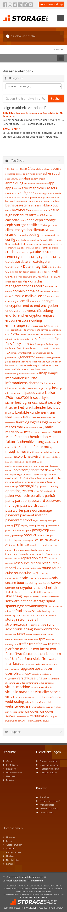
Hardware (10, 856)
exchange (56, 329)
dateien (26, 261)
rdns (22, 550)
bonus (8, 210)
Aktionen (10, 848)
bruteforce (45, 210)
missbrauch (46, 432)
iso (47, 392)
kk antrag (9, 412)
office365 (23, 478)
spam (50, 601)
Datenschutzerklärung (14, 880)
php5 (37, 525)
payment (12, 515)
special (51, 606)
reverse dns (30, 568)
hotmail (41, 365)
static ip (25, 615)
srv (25, 610)
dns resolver (51, 286)
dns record (35, 286)
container (34, 240)
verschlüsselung (29, 678)
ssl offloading (43, 611)
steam (53, 615)
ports (28, 530)
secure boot (14, 582)
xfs (28, 716)
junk (28, 407)
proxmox (41, 535)
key (49, 407)
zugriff (54, 716)
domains (32, 291)
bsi (53, 210)
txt (59, 653)
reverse (20, 568)
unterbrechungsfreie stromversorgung (38, 663)
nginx (34, 461)
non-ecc (9, 470)
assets (52, 188)
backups (55, 197)
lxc (59, 422)
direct (8, 281)
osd (46, 491)
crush (9, 251)
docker (8, 291)
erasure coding (30, 320)
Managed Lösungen (49, 765)
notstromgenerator (29, 469)
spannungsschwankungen (26, 606)
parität (50, 495)
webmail (45, 701)
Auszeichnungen (14, 845)
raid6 (32, 545)
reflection (48, 554)
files (8, 343)
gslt (13, 361)
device (10, 276)
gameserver (40, 352)
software (37, 596)
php (17, 525)
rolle (39, 568)
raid (20, 544)
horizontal (10, 365)
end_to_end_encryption (23, 315)
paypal (36, 520)
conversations (35, 244)
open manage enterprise (43, 481)
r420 (41, 540)
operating (53, 486)
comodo (44, 235)
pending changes (48, 520)
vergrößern (10, 678)
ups (38, 668)
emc (39, 301)
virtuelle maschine (19, 691)
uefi (8, 658)
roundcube (22, 572)
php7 (43, 525)
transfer (35, 644)
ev (50, 329)
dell (55, 271)
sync (50, 624)
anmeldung (14, 183)
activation (30, 173)
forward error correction (35, 348)
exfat (7, 334)
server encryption (19, 587)
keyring (56, 407)
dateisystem (43, 261)
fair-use (21, 339)
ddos (15, 271)
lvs (54, 422)
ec (44, 295)
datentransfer (54, 266)
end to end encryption (40, 305)
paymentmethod (18, 520)
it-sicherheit (14, 407)
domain (19, 291)
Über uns (10, 837)
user (48, 668)
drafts (8, 296)
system (8, 634)
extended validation (37, 334)
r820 (56, 540)
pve (47, 535)
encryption (13, 305)
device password (24, 276)
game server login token (22, 352)
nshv (51, 470)
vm (7, 696)
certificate (35, 224)
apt (19, 188)
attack (8, 193)
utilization (36, 673)
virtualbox (35, 687)
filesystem (21, 343)
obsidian (9, 478)
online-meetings (22, 481)
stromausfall (28, 619)
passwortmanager (38, 510)
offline (32, 478)
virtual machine (17, 686)
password (37, 500)
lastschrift (17, 417)
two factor (41, 649)
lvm (51, 422)
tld (27, 639)
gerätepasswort (43, 357)
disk (26, 281)
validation (46, 673)
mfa (27, 432)
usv (28, 673)
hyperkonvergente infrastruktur (20, 373)
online (52, 478)
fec (36, 339)
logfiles (35, 422)
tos (36, 639)
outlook (51, 491)
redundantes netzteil (33, 554)
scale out (33, 578)
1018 (7, 169)
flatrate (12, 348)
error (29, 325)
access (56, 168)
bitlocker (39, 205)
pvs (51, 535)
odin (16, 478)
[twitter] (15, 5)
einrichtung (10, 301)
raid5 (26, 545)
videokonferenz (46, 682)
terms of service (42, 634)
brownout (19, 210)
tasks (21, 634)
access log (10, 173)
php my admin (28, 525)
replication (29, 558)
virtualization (47, 687)
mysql (10, 451)
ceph (31, 220)
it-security (53, 402)
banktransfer (22, 201)
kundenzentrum (42, 412)
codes (25, 235)
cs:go (29, 252)
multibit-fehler (18, 447)
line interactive (44, 417)
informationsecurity (21, 378)
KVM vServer (12, 765)
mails (49, 427)
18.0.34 (23, 169)
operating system (19, 490)
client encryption (18, 229)
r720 (51, 540)
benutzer (45, 201)
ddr (20, 271)
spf (14, 610)
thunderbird (20, 639)
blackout (51, 205)
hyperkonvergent (38, 369)
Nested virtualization (49, 452)
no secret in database (48, 465)
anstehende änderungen (36, 183)
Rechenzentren (13, 852)
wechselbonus (39, 706)
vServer (9, 761)
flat (6, 348)
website (11, 706)
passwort (42, 505)
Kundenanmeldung (53, 4)
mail (20, 427)
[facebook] (5, 5)
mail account (30, 427)
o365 (29, 474)
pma (18, 530)
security (31, 582)
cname (10, 234)
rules (41, 573)
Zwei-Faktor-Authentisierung (35, 720)
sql (19, 610)
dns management (24, 283)
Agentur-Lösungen (48, 761)
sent (40, 583)
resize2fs (52, 558)
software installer (50, 596)
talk (14, 634)
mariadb (12, 432)
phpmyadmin (52, 525)
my (50, 447)
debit (32, 271)
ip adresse (19, 393)
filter (32, 344)
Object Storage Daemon (44, 474)
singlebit (9, 592)
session (37, 588)
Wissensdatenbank (49, 808)
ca (38, 215)
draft (56, 291)
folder (20, 348)
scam (49, 578)
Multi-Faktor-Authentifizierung (31, 439)
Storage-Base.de (29, 908)
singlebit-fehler (36, 592)
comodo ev (53, 235)
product (30, 535)
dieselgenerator (47, 276)
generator (27, 357)
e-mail (16, 295)
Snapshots (27, 596)
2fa (30, 168)
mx (46, 446)
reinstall (9, 558)
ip (58, 388)
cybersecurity (49, 256)
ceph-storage (15, 224)
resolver (9, 563)
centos (23, 220)
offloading (40, 478)
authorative (10, 197)
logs (45, 422)
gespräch (56, 357)
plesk (13, 530)
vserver (28, 697)
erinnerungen (16, 325)
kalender (39, 407)
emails (33, 301)
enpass (48, 315)
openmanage (11, 486)
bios (33, 205)
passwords (29, 505)
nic (41, 461)
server (56, 582)
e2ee (38, 295)
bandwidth (10, 201)
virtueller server (47, 691)
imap (43, 373)
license (32, 417)
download (48, 291)
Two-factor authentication (36, 653)
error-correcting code (15, 329)
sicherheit (49, 587)
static (18, 615)
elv (18, 301)
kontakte (22, 412)
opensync (43, 486)
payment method (34, 515)
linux (20, 422)
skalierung (13, 596)
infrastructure (48, 383)
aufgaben (27, 193)
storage (11, 619)
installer (22, 388)
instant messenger (35, 388)
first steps (54, 344)
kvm (8, 417)
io (46, 388)
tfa (52, 634)
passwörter (14, 510)
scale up (42, 578)
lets (26, 417)
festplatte (46, 338)
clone (51, 230)
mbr (21, 432)
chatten (54, 225)
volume (14, 697)
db (7, 271)
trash (44, 644)
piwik (7, 530)
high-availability (53, 361)
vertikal (46, 678)
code (19, 235)
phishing (9, 525)
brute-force (33, 210)
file (56, 338)
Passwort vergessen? (50, 801)
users (22, 673)
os (41, 490)
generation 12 (12, 357)
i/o (37, 373)
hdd (43, 361)
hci (39, 361)
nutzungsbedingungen (16, 474)
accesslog (20, 173)
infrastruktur (11, 388)
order (36, 491)
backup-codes (44, 197)
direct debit (17, 281)
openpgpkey (28, 485)
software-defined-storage (25, 601)
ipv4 (38, 393)
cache (49, 215)
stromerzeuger (17, 624)
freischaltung (53, 348)
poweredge (17, 535)
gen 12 (50, 352)
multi (57, 432)
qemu (10, 539)
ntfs (57, 469)
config (10, 239)
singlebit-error (21, 592)
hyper (48, 365)
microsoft (35, 432)
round (46, 567)
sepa (47, 582)
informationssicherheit (23, 382)
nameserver (25, 451)
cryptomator (21, 252)
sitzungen (48, 592)
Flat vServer (11, 769)
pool (23, 530)
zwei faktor (15, 720)
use (43, 668)
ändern (34, 178)
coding (34, 234)
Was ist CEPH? (12, 129)
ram (38, 544)
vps (21, 696)
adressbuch (52, 173)
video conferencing (29, 682)
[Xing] (25, 5)
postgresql (40, 530)
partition (22, 500)
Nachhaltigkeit (12, 860)
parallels (37, 495)
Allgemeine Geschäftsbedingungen (25, 877)
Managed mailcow (48, 772)
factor (50, 334)
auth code (56, 193)
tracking (50, 639)
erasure (11, 320)
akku (7, 178)
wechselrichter (17, 711)
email (24, 300)
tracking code (11, 644)
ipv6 (42, 393)
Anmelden (58, 49)
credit (55, 247)
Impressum (37, 880)
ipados (29, 392)
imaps (53, 373)
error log (53, 325)
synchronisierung (19, 629)
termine (30, 634)
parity (9, 500)
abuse (47, 169)
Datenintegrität (35, 266)
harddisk (33, 361)
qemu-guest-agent (24, 540)
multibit (48, 442)
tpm (42, 639)
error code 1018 (41, 325)
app (51, 183)
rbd (17, 549)
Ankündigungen (47, 805)
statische (34, 615)
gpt (6, 361)
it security (38, 397)
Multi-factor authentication (26, 436)
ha (27, 361)
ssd (29, 611)
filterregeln (40, 344)
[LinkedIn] (20, 5)
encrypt (48, 300)
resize (43, 558)
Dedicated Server (14, 772)
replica (17, 558)
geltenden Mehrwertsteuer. (33, 897)
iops (49, 388)
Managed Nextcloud (49, 769)
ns (47, 469)
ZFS (47, 716)
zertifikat (37, 716)
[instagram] (10, 5)
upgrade (27, 668)
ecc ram (55, 296)
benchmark (34, 201)
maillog (40, 427)
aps (15, 188)
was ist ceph (37, 697)
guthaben (20, 361)
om (47, 478)
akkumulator (16, 178)
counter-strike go (43, 247)
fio (47, 344)
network (19, 456)
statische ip (44, 615)
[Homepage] (25, 18)
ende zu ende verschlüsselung (29, 310)
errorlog (31, 329)
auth (48, 193)
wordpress (21, 716)
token (32, 639)
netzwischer (36, 456)
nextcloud (25, 461)
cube (37, 251)
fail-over (58, 334)
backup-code (31, 197)
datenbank (13, 266)
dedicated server (43, 271)
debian (26, 271)
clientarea (40, 229)
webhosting (14, 701)
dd (11, 271)
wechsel (24, 706)
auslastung (40, 193)
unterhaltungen (12, 668)
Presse (9, 841)
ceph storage (45, 220)
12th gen (15, 169)
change (46, 225)
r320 (36, 540)
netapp (8, 456)
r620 (46, 540)
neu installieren (53, 456)
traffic (23, 644)
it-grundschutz (33, 402)
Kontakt (9, 864)
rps (33, 573)
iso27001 (22, 397)
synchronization (46, 629)
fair (7, 339)
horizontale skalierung (26, 365)
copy (45, 244)
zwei (7, 720)
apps (9, 188)
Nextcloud (11, 776)
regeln (57, 554)
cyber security (27, 256)
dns (33, 281)
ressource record (27, 563)
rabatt (13, 545)
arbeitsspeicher (34, 188)
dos (41, 291)
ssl (34, 610)
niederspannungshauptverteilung (21, 465)
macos (10, 427)
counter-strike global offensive (19, 247)
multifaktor (34, 446)
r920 (7, 545)
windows (32, 711)
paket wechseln (17, 495)
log (26, 422)
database (12, 261)
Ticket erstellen (47, 812)
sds (55, 577)
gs (10, 361)
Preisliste (10, 780)
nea (37, 452)
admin (39, 173)
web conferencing (52, 697)
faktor (28, 339)
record (28, 550)
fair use (12, 339)
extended (22, 334)
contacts (22, 239)
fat (33, 339)
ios (54, 387)
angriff (42, 178)
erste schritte (41, 329)
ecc (48, 296)
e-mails (28, 295)
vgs (17, 682)
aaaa (39, 168)
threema (9, 639)
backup (20, 197)
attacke (15, 193)
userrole (12, 673)
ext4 (14, 334)
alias (26, 178)
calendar (12, 220)
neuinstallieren (12, 461)
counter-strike (55, 244)
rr (37, 572)
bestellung (55, 201)
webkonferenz (31, 702)
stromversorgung (38, 624)
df (34, 276)
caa (43, 215)
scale (24, 577)
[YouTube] (30, 5)
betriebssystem (17, 205)
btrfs (32, 215)
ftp (7, 352)
